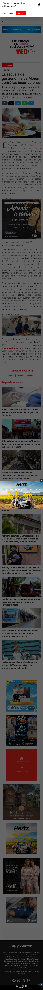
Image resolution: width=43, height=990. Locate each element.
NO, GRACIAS (8, 13)
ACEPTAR (21, 13)
